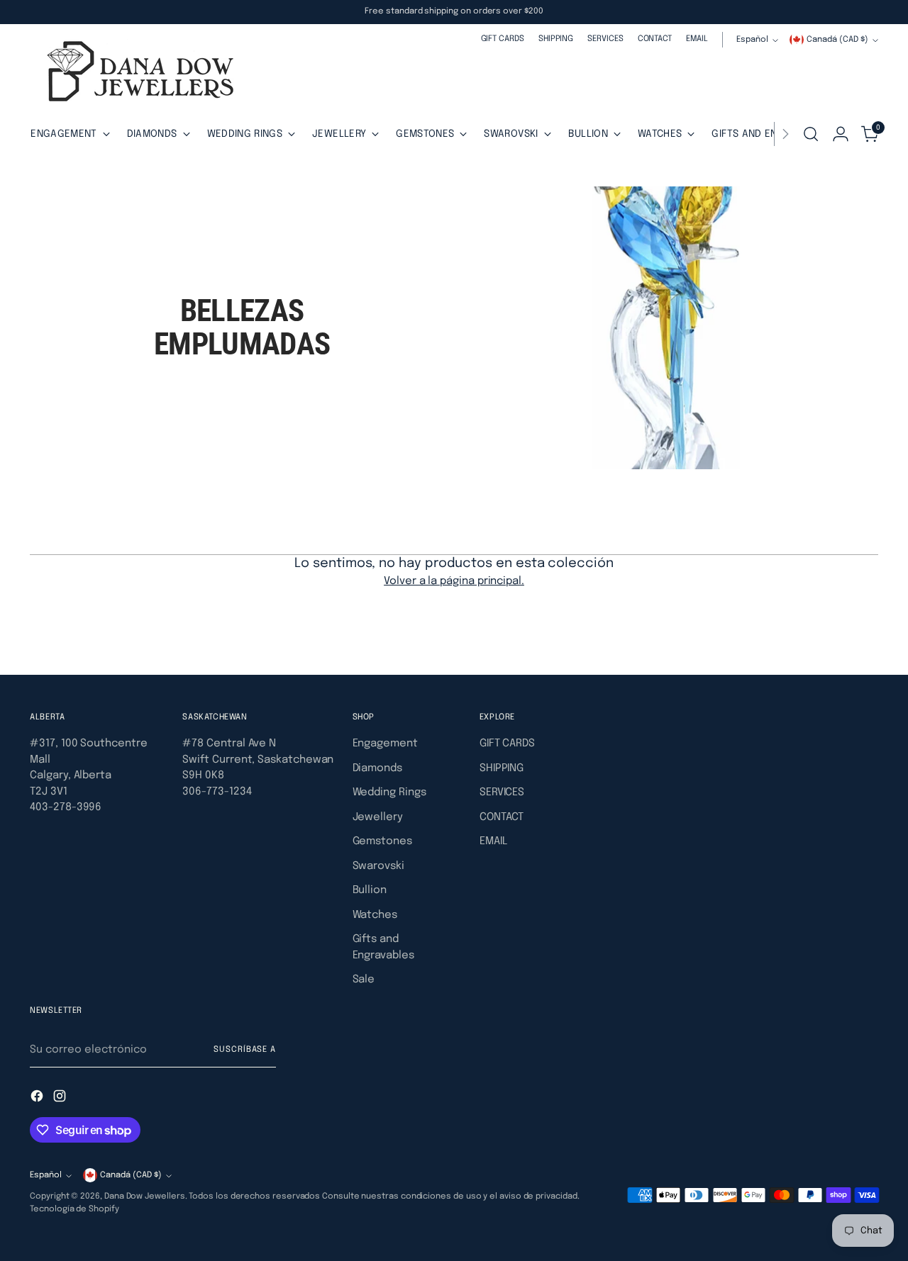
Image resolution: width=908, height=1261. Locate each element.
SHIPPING (502, 768)
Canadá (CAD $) (837, 39)
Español (752, 39)
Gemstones (382, 841)
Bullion (370, 890)
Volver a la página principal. (454, 581)
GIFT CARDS (507, 743)
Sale (364, 979)
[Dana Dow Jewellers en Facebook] (38, 1099)
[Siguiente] (785, 134)
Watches (375, 915)
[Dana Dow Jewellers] (136, 74)
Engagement (385, 743)
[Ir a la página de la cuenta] (840, 134)
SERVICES (502, 792)
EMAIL (493, 841)
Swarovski (378, 866)
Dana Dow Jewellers (144, 1196)
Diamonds (377, 768)
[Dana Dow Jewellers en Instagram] (61, 1099)
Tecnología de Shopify (74, 1209)
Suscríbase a (245, 1050)
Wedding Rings (389, 792)
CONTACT (502, 817)
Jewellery (378, 817)
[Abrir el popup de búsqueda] (811, 134)
